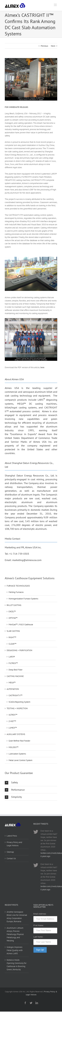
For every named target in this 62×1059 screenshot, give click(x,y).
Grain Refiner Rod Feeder (19, 740)
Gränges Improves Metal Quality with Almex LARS (15, 950)
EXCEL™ (12, 611)
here (42, 367)
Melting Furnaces (16, 592)
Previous (44, 46)
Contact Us (11, 858)
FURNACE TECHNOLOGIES (18, 585)
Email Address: (39, 913)
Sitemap (10, 852)
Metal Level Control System (20, 760)
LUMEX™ (13, 727)
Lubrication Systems (17, 753)
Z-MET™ (12, 721)
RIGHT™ (12, 637)
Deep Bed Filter (15, 669)
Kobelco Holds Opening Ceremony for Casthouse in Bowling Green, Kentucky (16, 965)
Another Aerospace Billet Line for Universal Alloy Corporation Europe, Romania (17, 917)
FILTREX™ (13, 663)
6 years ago (45, 856)
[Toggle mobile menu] (55, 5)
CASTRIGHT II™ (15, 695)
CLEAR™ (12, 644)
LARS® (12, 656)
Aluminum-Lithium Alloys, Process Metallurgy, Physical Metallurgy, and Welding (15, 934)
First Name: (38, 925)
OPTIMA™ (13, 618)
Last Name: (38, 936)
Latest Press (12, 835)
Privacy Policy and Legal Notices (14, 844)
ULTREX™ (13, 714)
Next (53, 46)
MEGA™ (12, 682)
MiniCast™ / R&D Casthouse (21, 624)
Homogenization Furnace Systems (23, 598)
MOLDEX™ (13, 747)
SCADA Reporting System (19, 702)
